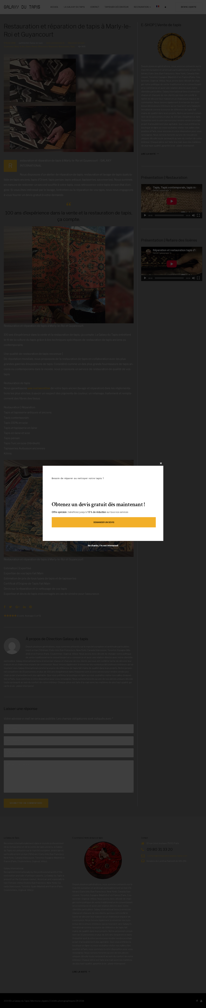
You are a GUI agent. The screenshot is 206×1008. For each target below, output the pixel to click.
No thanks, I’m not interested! (103, 545)
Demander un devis (103, 522)
